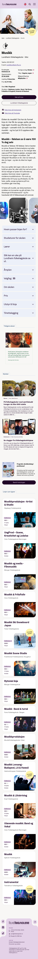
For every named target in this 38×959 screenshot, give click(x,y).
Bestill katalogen (19, 482)
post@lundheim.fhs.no (13, 65)
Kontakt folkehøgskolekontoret (17, 942)
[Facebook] (3, 921)
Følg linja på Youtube (12, 113)
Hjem (3, 38)
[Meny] (34, 4)
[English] (25, 4)
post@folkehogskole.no (17, 933)
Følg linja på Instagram (13, 110)
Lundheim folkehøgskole (12, 38)
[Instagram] (3, 927)
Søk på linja (19, 97)
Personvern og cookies (14, 944)
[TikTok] (3, 933)
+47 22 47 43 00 (15, 930)
